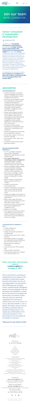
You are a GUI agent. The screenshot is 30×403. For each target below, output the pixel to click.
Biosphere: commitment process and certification (15, 373)
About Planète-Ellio (15, 352)
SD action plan (15, 361)
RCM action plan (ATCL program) (15, 366)
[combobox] (25, 3)
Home (15, 347)
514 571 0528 (16, 343)
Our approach (15, 349)
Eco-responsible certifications (15, 359)
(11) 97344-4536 (16, 392)
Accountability (15, 363)
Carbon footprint (15, 367)
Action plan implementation (15, 362)
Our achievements (15, 350)
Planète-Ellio (15, 353)
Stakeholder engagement (15, 364)
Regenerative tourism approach (15, 372)
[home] (5, 3)
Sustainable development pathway (15, 369)
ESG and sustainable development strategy (15, 358)
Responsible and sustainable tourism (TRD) (15, 371)
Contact (15, 354)
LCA (15, 368)
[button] (17, 3)
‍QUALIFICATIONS (7, 148)
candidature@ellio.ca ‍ (15, 266)
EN (23, 3)
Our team (15, 348)
